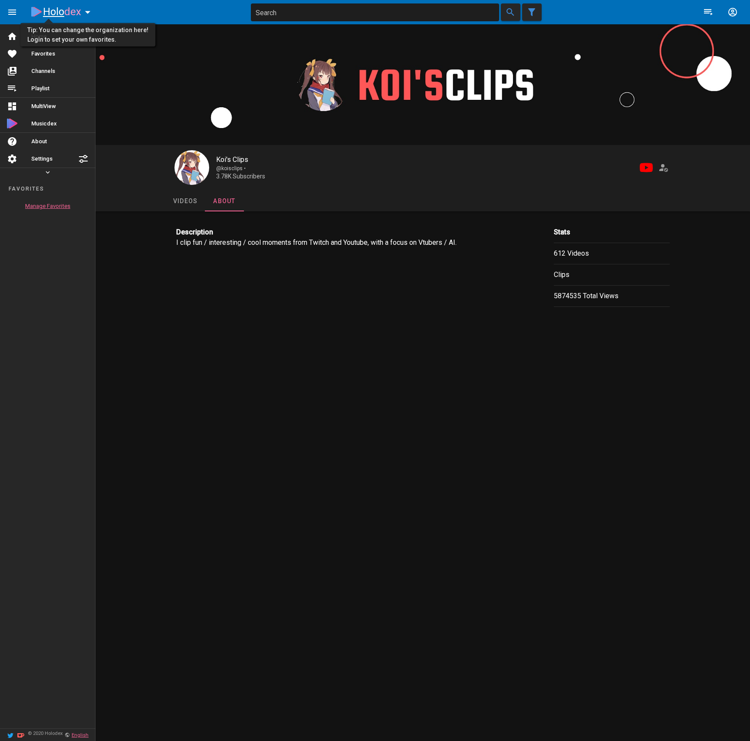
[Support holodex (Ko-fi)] (20, 735)
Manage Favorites (47, 206)
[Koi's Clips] (191, 167)
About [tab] (224, 201)
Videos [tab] (185, 201)
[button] (83, 159)
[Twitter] (10, 735)
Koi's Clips (232, 159)
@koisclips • (231, 168)
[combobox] (375, 12)
